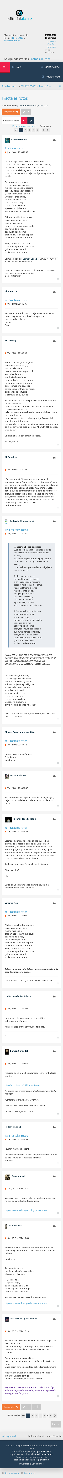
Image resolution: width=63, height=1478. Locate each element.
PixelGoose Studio (44, 1454)
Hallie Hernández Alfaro (18, 996)
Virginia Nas (11, 902)
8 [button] (43, 130)
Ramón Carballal (19, 1050)
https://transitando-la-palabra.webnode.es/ (26, 1303)
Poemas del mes (39, 59)
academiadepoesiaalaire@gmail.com (31, 1459)
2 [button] (25, 130)
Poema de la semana (50, 36)
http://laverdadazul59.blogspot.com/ (22, 1085)
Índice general (9, 1436)
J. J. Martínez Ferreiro (27, 105)
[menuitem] (16, 67)
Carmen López (19, 139)
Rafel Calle (43, 105)
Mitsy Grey (10, 340)
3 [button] (29, 130)
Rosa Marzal (18, 1176)
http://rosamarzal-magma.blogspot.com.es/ (26, 1210)
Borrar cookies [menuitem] (12, 1473)
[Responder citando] (54, 140)
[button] (16, 130)
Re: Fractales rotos (16, 530)
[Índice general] (19, 14)
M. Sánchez (11, 457)
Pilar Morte (50, 52)
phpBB (26, 1445)
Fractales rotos (15, 98)
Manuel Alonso (18, 775)
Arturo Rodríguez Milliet (23, 1318)
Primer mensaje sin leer (24, 126)
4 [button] (33, 130)
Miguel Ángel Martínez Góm (20, 731)
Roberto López (13, 1126)
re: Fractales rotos (16, 300)
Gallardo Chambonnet (22, 520)
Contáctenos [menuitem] (30, 1473)
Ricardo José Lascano (24, 818)
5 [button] (37, 130)
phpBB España (44, 1451)
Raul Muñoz (15, 1225)
